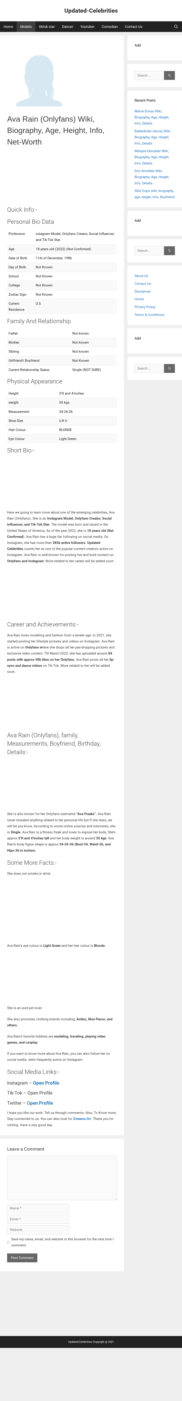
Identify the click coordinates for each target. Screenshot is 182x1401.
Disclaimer (143, 291)
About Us (141, 276)
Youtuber (87, 27)
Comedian (110, 27)
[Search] (169, 75)
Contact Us (133, 27)
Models (26, 27)
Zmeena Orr (82, 1119)
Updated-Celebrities (91, 10)
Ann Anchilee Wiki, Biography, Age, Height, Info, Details (152, 177)
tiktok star (47, 27)
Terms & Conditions (149, 315)
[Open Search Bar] (176, 26)
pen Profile (41, 1103)
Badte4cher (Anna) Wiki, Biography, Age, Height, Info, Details (153, 137)
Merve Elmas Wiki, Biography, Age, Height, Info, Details (152, 117)
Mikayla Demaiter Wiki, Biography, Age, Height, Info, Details (152, 157)
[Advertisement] (62, 179)
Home (8, 27)
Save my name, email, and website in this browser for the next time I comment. (62, 1242)
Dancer (67, 27)
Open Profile (46, 1083)
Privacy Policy (145, 307)
